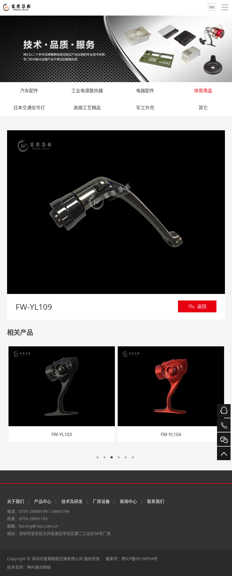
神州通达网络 (39, 567)
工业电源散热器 (87, 91)
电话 (224, 425)
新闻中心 (128, 501)
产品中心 (42, 501)
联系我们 (155, 501)
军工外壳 (145, 107)
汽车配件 (29, 91)
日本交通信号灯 (29, 107)
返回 (201, 306)
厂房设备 (101, 501)
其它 (203, 107)
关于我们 (15, 501)
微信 (224, 439)
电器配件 (145, 91)
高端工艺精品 (87, 107)
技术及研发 (72, 501)
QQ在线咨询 (224, 411)
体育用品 (203, 91)
